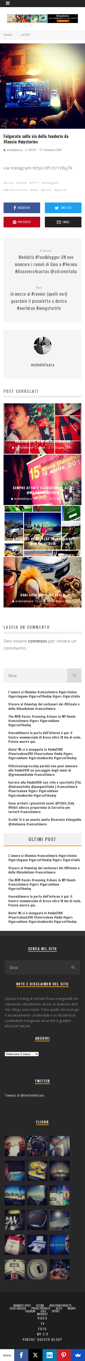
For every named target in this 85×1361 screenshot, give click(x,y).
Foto (42, 1328)
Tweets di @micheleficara (24, 1095)
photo (47, 190)
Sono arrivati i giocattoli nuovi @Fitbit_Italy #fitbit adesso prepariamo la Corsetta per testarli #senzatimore (41, 807)
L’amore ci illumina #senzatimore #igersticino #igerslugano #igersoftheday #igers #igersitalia (44, 694)
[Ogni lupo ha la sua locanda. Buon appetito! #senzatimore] (15, 1270)
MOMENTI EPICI (22, 1305)
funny (9, 182)
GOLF (43, 1311)
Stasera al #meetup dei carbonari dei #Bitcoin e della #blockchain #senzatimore (44, 706)
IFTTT (35, 182)
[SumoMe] (78, 1355)
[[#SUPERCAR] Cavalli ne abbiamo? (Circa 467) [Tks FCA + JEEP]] (37, 1221)
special (61, 190)
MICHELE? (42, 1314)
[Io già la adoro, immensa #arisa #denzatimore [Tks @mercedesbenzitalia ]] (15, 1221)
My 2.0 (42, 1333)
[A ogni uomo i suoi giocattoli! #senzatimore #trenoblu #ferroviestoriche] (37, 1147)
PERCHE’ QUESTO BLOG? (42, 1339)
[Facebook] (21, 1355)
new (35, 190)
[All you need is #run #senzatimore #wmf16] (60, 1221)
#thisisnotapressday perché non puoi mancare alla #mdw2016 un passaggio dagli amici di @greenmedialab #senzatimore (42, 770)
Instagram (51, 182)
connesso (37, 641)
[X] (35, 1355)
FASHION (30, 1311)
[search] (74, 675)
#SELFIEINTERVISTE (61, 1305)
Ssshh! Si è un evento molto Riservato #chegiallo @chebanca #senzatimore (44, 821)
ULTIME (40, 1305)
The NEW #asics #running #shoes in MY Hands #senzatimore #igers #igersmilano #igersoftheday (42, 720)
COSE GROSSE (18, 1308)
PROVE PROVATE (40, 1308)
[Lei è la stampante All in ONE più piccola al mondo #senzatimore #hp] (37, 1246)
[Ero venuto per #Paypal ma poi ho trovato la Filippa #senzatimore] (15, 1147)
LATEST (33, 150)
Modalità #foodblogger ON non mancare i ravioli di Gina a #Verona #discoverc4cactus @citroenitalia (46, 261)
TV (42, 1323)
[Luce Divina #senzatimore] (60, 1172)
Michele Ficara (16, 190)
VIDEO (42, 1317)
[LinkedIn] (49, 1355)
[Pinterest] (64, 1355)
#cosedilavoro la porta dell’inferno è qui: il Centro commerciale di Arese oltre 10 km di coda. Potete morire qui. (44, 737)
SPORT (56, 1311)
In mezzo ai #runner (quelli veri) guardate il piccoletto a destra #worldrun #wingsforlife (39, 298)
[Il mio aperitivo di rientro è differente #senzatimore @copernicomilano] (15, 1172)
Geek (22, 182)
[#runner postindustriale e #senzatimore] (60, 1147)
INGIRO (72, 1308)
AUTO (59, 1308)
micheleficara (14, 150)
